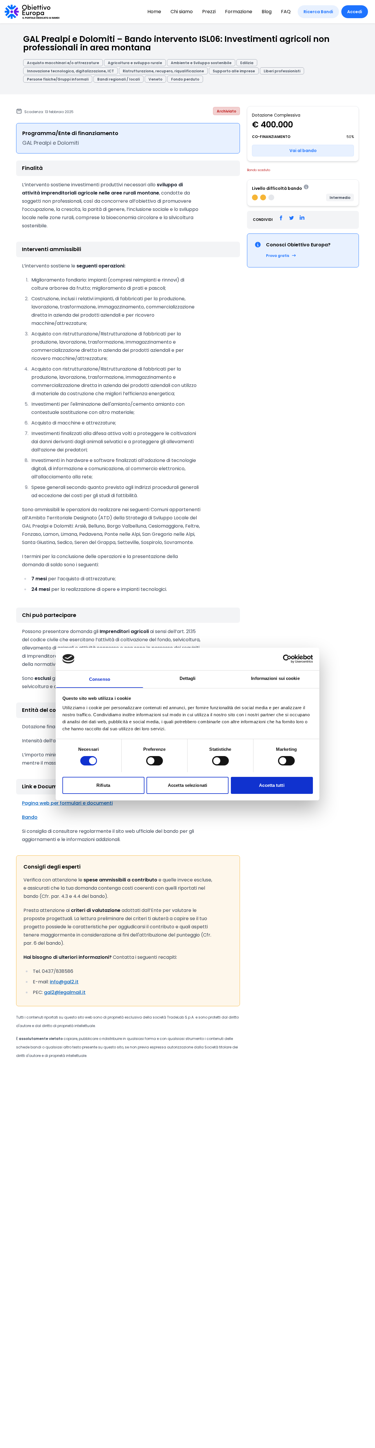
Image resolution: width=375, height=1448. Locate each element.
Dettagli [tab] (188, 678)
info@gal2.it (64, 981)
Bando (30, 817)
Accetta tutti (271, 784)
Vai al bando (303, 150)
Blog (267, 11)
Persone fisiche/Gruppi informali (57, 79)
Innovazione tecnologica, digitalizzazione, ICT (70, 71)
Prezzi (209, 11)
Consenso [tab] (99, 678)
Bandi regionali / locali (118, 79)
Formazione (238, 11)
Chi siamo (182, 11)
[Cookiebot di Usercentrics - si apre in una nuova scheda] (287, 658)
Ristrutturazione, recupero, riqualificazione (163, 71)
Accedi (354, 12)
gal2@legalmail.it (65, 992)
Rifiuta (103, 784)
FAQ (286, 11)
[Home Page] (32, 12)
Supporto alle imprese (234, 71)
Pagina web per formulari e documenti (67, 803)
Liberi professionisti (282, 71)
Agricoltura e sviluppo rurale (135, 62)
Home (154, 11)
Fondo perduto (185, 79)
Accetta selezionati (187, 784)
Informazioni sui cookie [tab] (275, 678)
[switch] (154, 760)
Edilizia (246, 62)
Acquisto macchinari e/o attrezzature (63, 62)
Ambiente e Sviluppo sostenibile (201, 62)
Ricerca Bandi (318, 12)
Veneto (155, 79)
